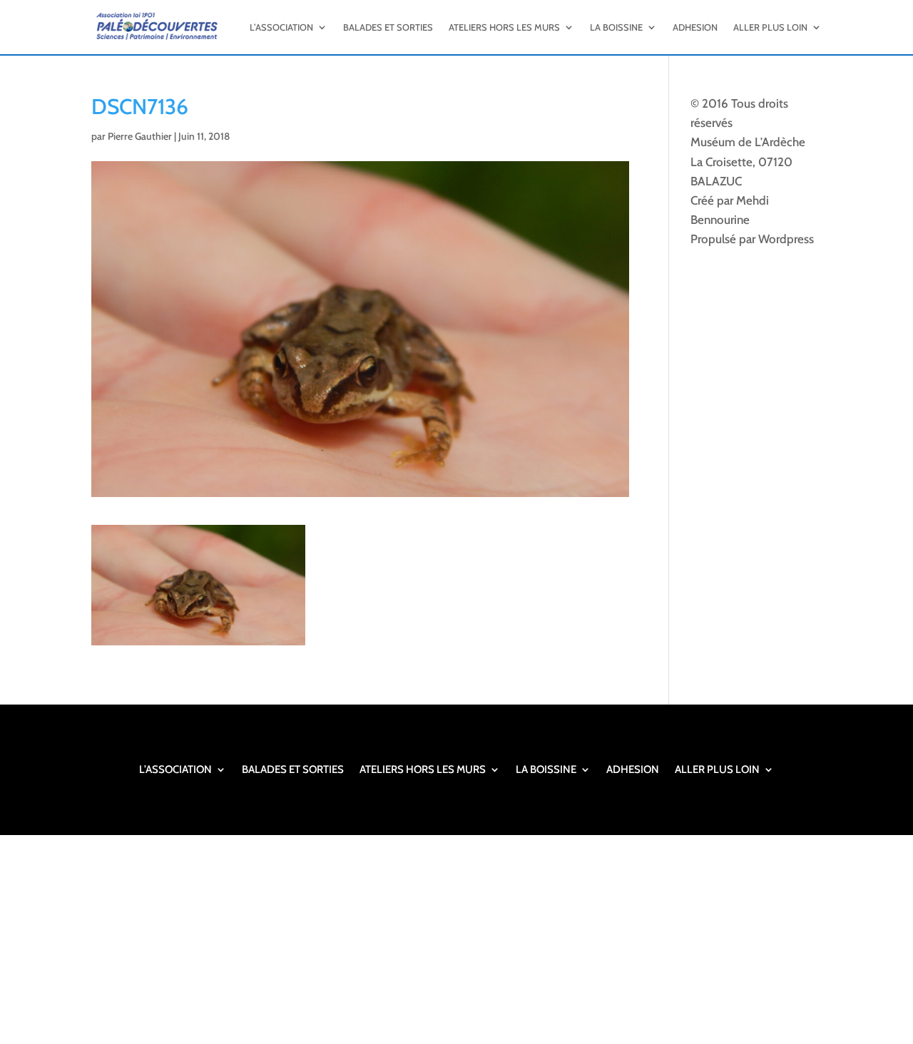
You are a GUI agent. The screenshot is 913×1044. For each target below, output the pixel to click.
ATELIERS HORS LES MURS (504, 27)
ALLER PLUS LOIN (770, 27)
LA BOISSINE (616, 27)
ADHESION (695, 27)
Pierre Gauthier (140, 136)
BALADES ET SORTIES (388, 27)
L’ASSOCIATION (281, 27)
